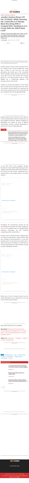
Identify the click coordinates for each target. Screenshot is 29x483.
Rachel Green (4, 228)
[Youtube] (18, 463)
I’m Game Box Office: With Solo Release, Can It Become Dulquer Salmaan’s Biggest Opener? (18, 366)
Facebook (10, 338)
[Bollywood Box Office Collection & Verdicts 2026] (4, 374)
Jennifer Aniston (4, 358)
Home (2, 15)
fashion (15, 354)
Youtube (3, 340)
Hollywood (3, 356)
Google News (10, 340)
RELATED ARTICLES (6, 362)
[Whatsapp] (6, 352)
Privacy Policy (21, 473)
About (6, 473)
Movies (23, 475)
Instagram (18, 338)
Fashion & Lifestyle (10, 15)
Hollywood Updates (18, 356)
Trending (10, 358)
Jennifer (11, 296)
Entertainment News (8, 354)
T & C (17, 473)
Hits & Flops (11, 376)
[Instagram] (12, 463)
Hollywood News (10, 356)
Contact (10, 473)
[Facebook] (2, 352)
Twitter (25, 338)
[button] (22, 43)
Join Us (8, 43)
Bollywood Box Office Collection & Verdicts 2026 (16, 373)
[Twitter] (4, 352)
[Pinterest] (14, 463)
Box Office (11, 369)
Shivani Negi (4, 40)
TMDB (18, 477)
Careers (13, 473)
